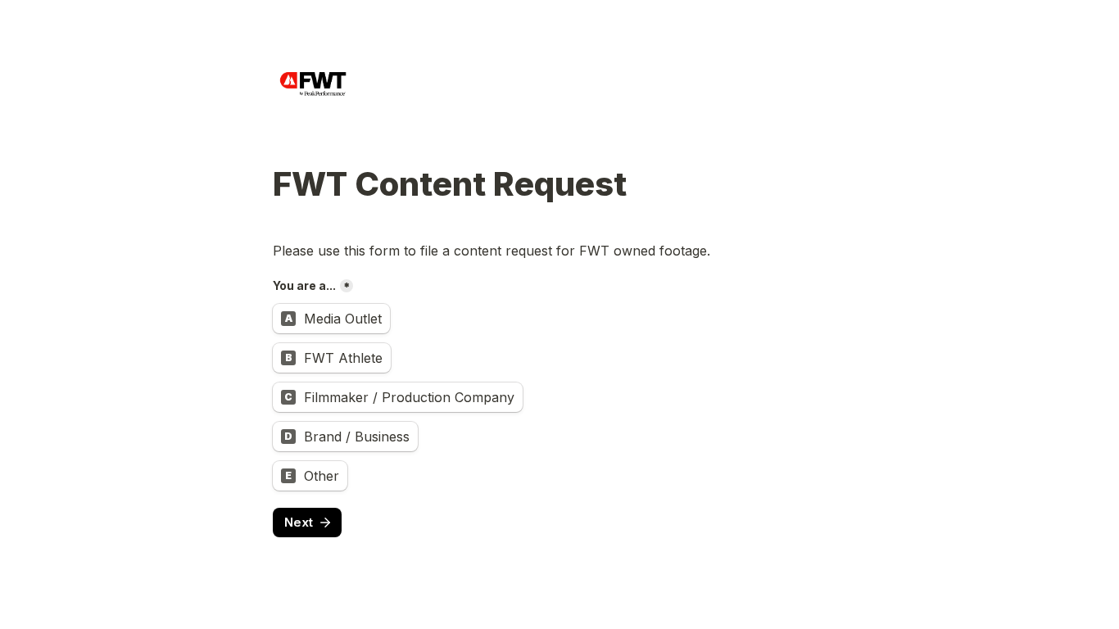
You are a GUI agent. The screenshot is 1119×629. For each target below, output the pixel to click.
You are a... (304, 285)
